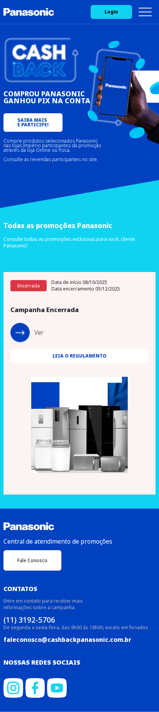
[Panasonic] (28, 12)
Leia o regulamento (79, 356)
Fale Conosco (32, 560)
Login (111, 11)
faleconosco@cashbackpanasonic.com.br (67, 639)
